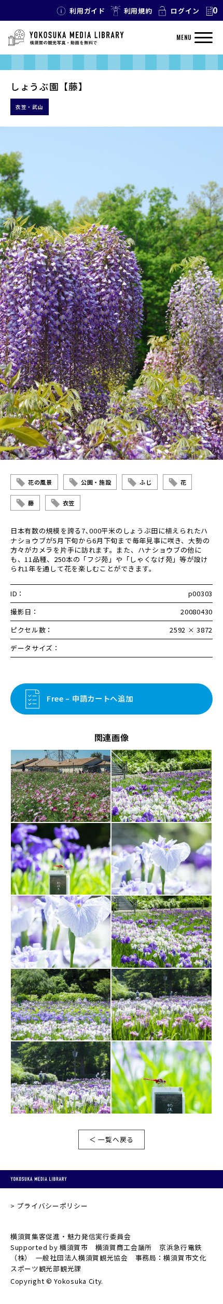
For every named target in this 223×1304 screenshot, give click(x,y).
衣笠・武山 (30, 107)
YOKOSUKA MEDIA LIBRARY (38, 1179)
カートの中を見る (211, 11)
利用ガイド (87, 11)
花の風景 (40, 482)
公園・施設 (96, 482)
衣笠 (69, 503)
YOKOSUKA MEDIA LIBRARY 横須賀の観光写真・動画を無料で (66, 38)
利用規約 (138, 11)
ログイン (185, 11)
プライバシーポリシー (52, 1206)
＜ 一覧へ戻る (111, 1139)
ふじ (145, 482)
